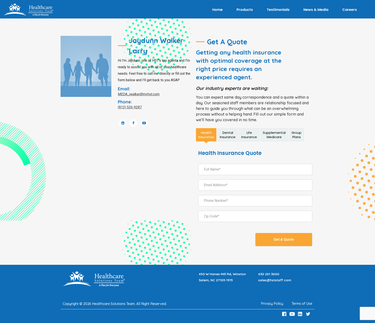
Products (245, 9)
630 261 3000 (268, 274)
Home (217, 9)
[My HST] (28, 9)
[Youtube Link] (292, 313)
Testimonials (278, 9)
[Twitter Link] (308, 313)
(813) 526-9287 (130, 107)
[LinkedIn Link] (300, 313)
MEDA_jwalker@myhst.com (139, 94)
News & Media (315, 9)
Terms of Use (302, 303)
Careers (349, 9)
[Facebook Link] (284, 313)
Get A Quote (284, 239)
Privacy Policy (272, 303)
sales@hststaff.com (274, 280)
